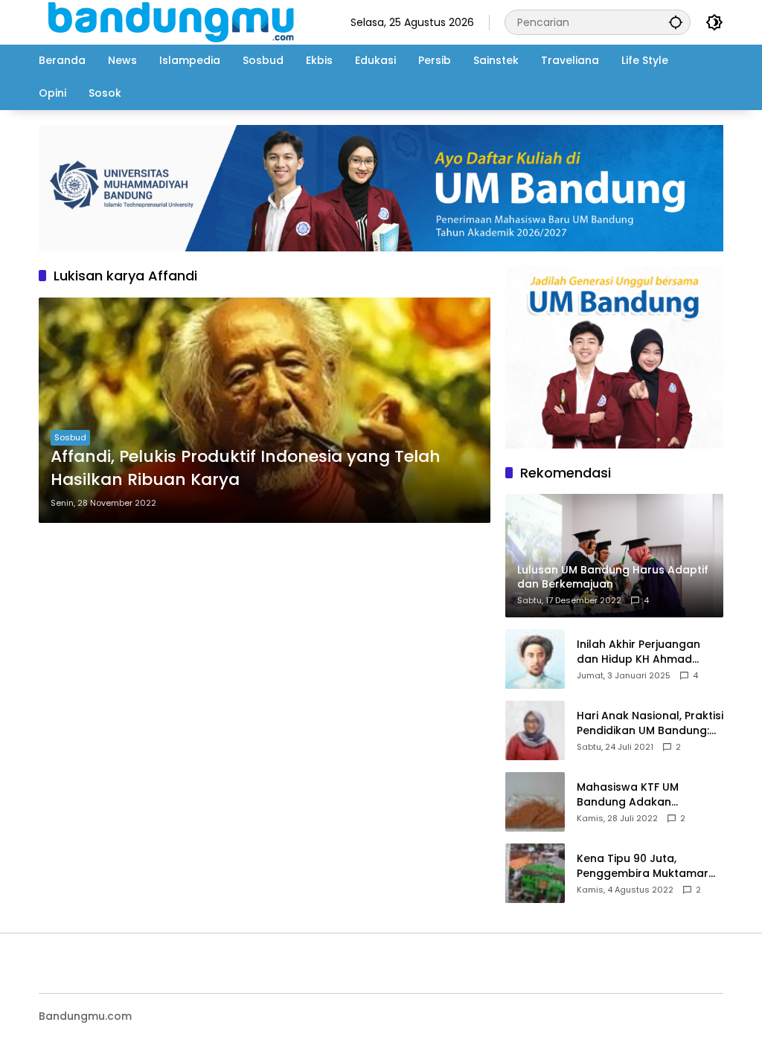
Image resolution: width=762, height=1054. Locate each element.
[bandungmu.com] (175, 21)
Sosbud (70, 437)
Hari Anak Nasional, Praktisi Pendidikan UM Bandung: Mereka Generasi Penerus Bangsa (650, 723)
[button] (676, 22)
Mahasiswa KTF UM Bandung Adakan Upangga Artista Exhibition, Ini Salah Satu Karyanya (650, 794)
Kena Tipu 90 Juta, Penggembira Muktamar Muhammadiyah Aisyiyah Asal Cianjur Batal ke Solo (646, 866)
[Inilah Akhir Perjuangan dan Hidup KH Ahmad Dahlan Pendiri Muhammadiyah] (535, 659)
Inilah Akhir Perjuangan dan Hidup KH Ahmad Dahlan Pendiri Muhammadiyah (638, 651)
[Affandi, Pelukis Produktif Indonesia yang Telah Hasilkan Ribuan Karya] (264, 410)
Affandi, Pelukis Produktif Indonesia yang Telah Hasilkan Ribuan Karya (246, 468)
